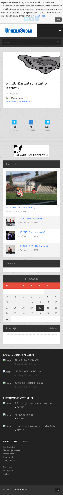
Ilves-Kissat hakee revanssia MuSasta (35, 426)
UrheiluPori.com (20, 489)
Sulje (58, 19)
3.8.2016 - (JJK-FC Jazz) (27, 359)
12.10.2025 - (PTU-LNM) (30, 218)
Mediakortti (8, 453)
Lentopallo (22, 386)
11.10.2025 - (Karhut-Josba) (31, 232)
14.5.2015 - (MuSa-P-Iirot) (28, 371)
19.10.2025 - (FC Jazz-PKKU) (20, 207)
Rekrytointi (8, 457)
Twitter (6, 474)
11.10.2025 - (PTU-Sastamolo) (33, 246)
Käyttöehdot (9, 447)
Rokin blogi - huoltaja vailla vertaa (33, 403)
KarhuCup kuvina (24, 414)
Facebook (8, 467)
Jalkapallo (14, 211)
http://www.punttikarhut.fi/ (18, 101)
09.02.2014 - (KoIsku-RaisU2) (29, 382)
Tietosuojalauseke (11, 450)
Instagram (8, 470)
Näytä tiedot (39, 16)
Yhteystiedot (9, 460)
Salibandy (25, 222)
